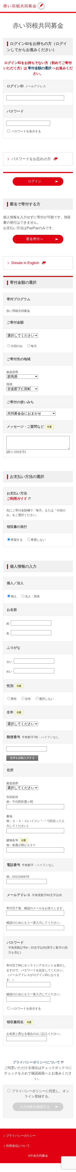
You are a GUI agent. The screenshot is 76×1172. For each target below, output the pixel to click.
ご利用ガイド (17, 498)
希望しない (38, 539)
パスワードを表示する (26, 131)
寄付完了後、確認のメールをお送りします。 (35, 908)
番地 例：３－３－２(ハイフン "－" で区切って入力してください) (35, 821)
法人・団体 (32, 596)
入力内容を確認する (34, 1106)
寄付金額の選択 (40, 68)
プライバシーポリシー (21, 1135)
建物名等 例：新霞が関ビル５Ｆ (21, 843)
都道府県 (12, 783)
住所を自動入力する (22, 758)
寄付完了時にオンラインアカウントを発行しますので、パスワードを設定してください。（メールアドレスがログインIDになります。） (35, 972)
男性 (14, 698)
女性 (28, 698)
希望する (17, 539)
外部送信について (18, 1145)
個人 (14, 596)
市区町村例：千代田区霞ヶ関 (19, 799)
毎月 (34, 346)
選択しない (46, 698)
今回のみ (17, 346)
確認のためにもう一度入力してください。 (34, 922)
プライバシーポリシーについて (36, 1062)
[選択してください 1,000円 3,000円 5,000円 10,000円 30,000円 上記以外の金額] (23, 336)
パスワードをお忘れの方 (31, 159)
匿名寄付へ (34, 239)
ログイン (34, 181)
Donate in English (25, 263)
